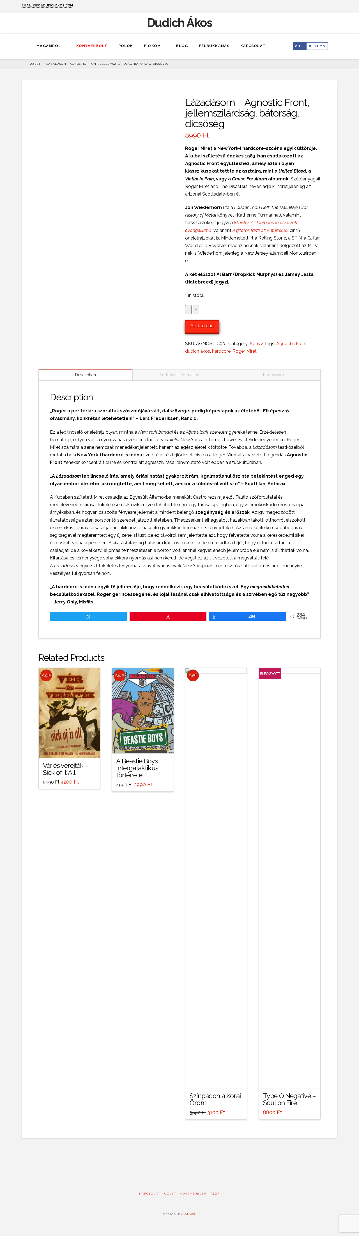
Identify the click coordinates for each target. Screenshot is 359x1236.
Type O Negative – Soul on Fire (289, 1099)
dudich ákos (197, 351)
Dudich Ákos (179, 23)
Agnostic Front (291, 343)
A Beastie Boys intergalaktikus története (137, 768)
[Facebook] (327, 6)
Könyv (256, 343)
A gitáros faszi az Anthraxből (261, 230)
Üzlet (170, 1193)
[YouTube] (334, 6)
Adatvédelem (193, 1193)
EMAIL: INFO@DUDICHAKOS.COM (47, 5)
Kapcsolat (149, 1193)
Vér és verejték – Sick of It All (66, 769)
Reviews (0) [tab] (273, 375)
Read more (289, 1079)
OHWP (189, 1214)
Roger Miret (245, 351)
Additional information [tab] (179, 375)
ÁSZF (215, 1193)
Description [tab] (85, 375)
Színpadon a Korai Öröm (215, 1099)
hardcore (221, 351)
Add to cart (202, 325)
